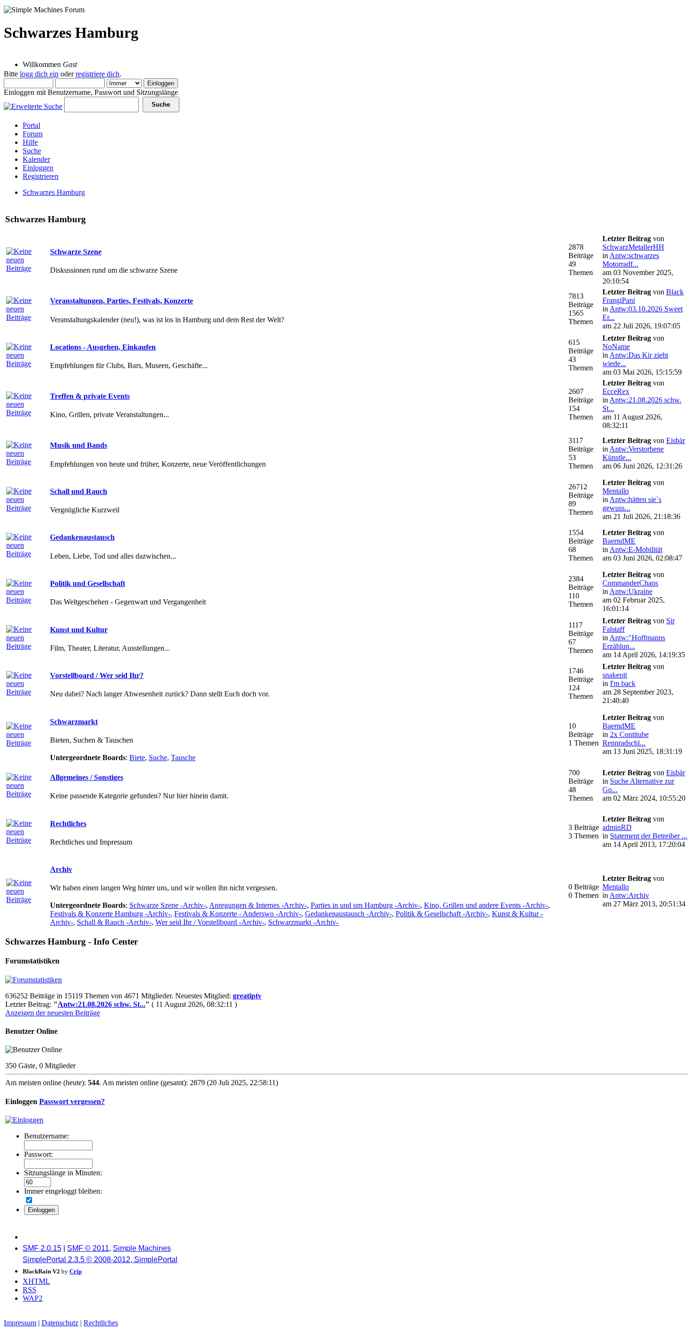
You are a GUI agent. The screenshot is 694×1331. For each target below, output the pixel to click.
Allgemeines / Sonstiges (86, 777)
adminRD (617, 827)
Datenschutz (60, 1323)
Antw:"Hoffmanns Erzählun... (633, 642)
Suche (158, 757)
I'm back (622, 683)
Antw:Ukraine (630, 591)
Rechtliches (68, 824)
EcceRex (615, 391)
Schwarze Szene (76, 252)
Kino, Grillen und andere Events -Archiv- (486, 905)
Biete (137, 757)
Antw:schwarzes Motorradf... (630, 259)
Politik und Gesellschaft (87, 583)
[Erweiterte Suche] (33, 104)
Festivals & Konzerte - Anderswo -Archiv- (237, 914)
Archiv (61, 869)
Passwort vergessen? (72, 1101)
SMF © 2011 (88, 1248)
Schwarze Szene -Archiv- (167, 905)
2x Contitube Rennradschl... (625, 738)
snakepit (614, 675)
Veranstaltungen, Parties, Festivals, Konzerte (121, 301)
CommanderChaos (630, 583)
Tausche (183, 757)
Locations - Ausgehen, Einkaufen (103, 347)
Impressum (20, 1323)
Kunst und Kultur (79, 630)
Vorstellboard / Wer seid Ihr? (97, 675)
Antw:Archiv (629, 895)
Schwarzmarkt (74, 722)
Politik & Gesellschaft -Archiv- (442, 914)
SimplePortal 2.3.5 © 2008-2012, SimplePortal (100, 1260)
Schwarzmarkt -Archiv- (303, 922)
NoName (616, 347)
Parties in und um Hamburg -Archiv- (365, 905)
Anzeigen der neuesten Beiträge (52, 1013)
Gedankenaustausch (82, 537)
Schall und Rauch (78, 491)
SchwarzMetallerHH (633, 247)
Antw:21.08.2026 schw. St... (101, 1004)
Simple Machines (142, 1248)
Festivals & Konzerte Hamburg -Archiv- (110, 914)
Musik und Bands (78, 445)
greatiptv (247, 996)
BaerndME (618, 541)
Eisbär (675, 440)
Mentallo (615, 491)
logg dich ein (39, 74)
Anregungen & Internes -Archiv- (258, 905)
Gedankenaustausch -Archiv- (348, 914)
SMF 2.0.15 (42, 1248)
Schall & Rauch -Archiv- (114, 922)
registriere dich (97, 74)
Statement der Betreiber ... (648, 836)
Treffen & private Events (90, 396)
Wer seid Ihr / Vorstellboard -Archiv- (209, 922)
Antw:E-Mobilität (635, 549)
